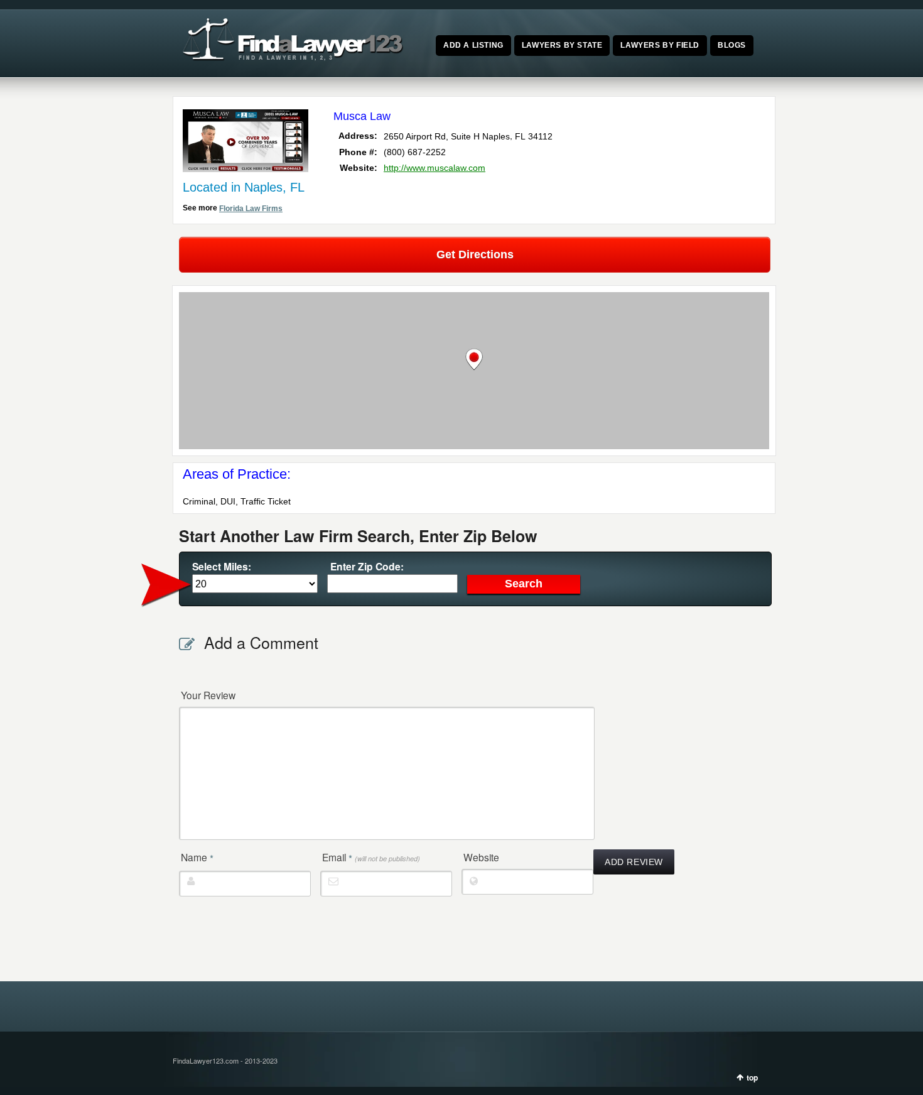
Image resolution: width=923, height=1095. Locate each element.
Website (481, 857)
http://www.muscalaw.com (434, 168)
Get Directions (475, 254)
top (752, 1077)
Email (371, 857)
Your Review (208, 695)
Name (197, 857)
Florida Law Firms (251, 208)
